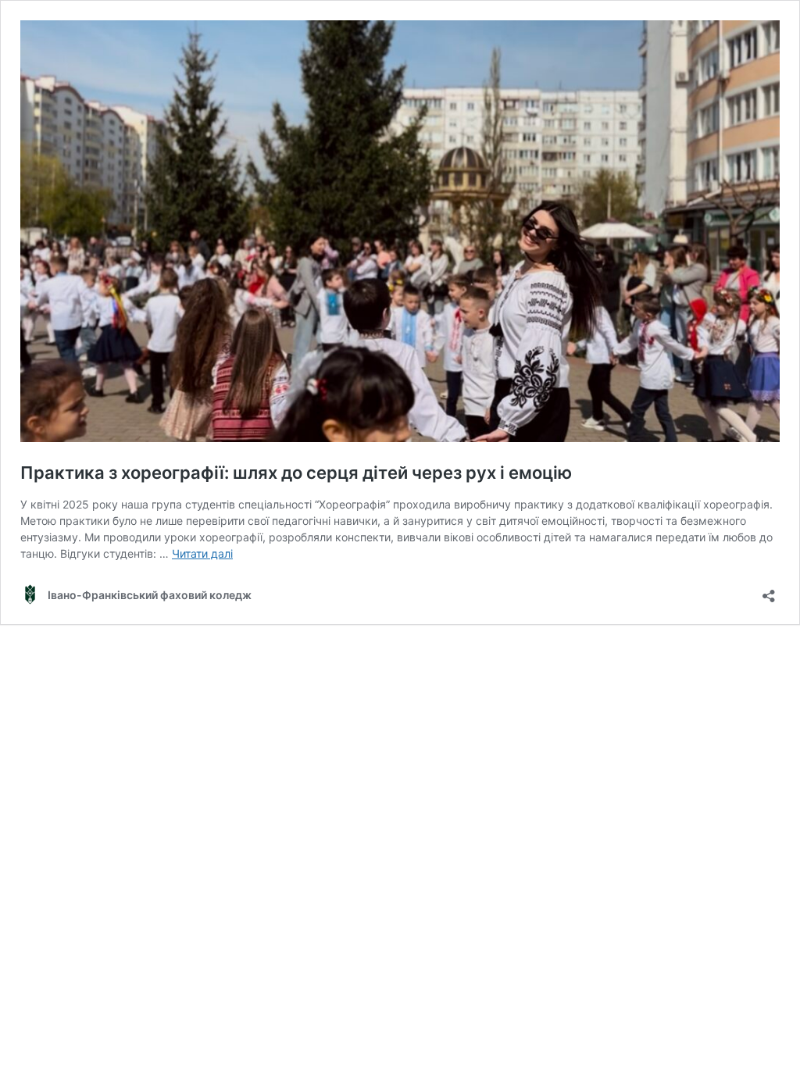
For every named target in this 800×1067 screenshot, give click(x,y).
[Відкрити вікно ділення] (769, 591)
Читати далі (202, 553)
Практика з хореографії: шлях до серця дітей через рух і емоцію (296, 472)
